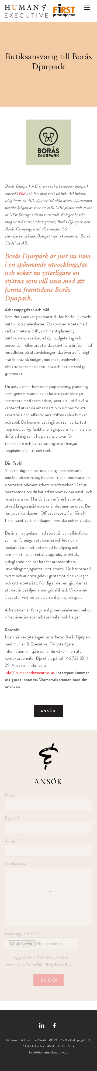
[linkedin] (41, 1024)
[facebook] (54, 1024)
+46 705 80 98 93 (58, 1046)
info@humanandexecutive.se (29, 672)
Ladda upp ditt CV (22, 934)
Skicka (49, 980)
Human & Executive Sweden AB (31, 1039)
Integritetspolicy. (57, 964)
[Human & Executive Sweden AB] (26, 15)
